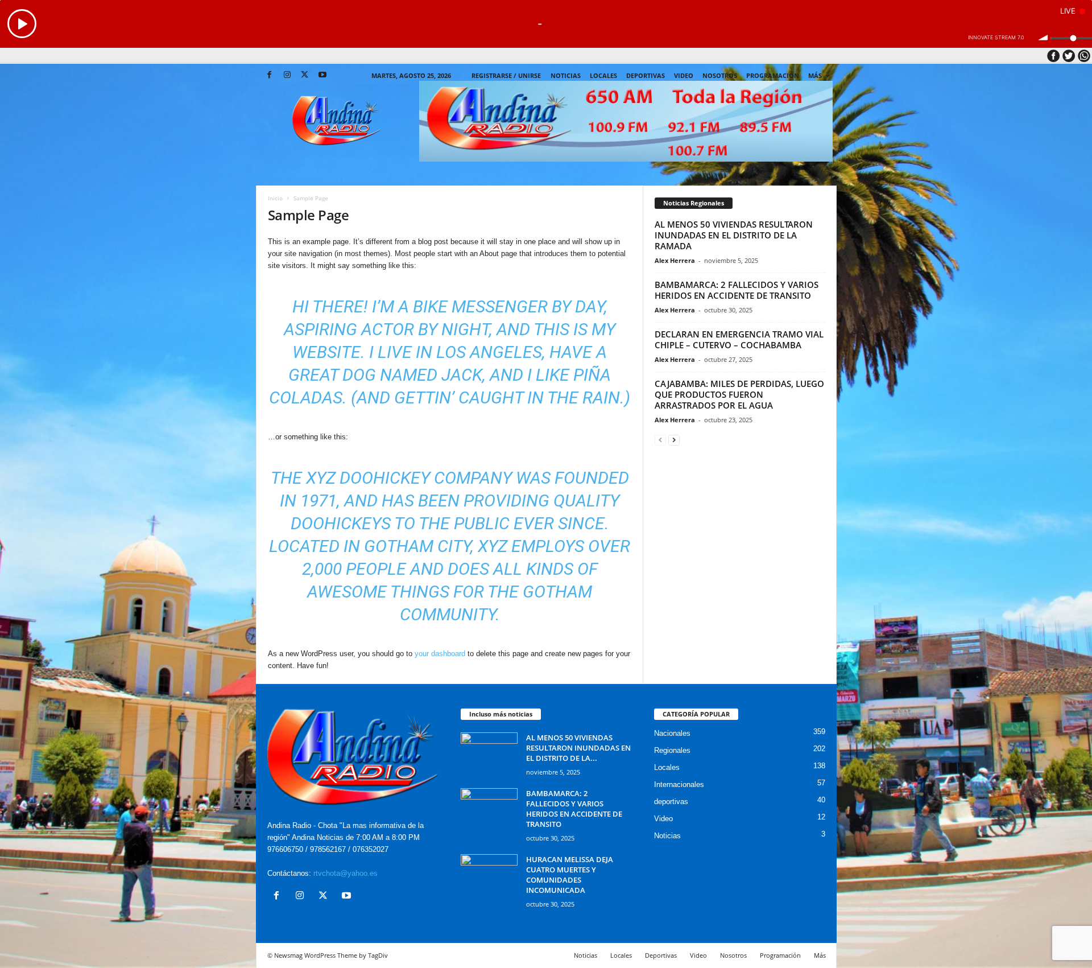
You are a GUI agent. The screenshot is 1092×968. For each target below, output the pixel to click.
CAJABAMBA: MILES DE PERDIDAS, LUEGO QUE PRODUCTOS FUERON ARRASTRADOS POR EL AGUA (739, 394)
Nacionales (672, 733)
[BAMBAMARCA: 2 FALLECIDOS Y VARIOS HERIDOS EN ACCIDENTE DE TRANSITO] (489, 809)
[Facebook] (269, 75)
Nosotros (719, 75)
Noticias (566, 75)
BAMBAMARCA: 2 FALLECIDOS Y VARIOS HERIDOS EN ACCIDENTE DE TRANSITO (736, 290)
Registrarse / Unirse (506, 75)
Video (683, 75)
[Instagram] (287, 75)
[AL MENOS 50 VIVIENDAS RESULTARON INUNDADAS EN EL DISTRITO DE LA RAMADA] (489, 753)
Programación (772, 75)
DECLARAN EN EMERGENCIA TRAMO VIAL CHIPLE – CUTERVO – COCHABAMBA (739, 339)
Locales (667, 767)
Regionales (672, 750)
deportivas (671, 801)
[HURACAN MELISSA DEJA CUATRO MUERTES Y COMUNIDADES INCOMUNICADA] (489, 875)
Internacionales (679, 784)
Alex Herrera (675, 260)
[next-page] (674, 440)
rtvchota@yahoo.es (345, 873)
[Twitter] (305, 75)
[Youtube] (322, 75)
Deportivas (645, 75)
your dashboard (440, 653)
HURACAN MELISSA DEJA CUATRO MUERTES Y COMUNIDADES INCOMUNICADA (569, 874)
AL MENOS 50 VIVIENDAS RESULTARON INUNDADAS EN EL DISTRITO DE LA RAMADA (734, 235)
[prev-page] (660, 440)
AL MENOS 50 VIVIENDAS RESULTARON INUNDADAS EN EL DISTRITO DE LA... (578, 747)
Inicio (275, 198)
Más (815, 75)
